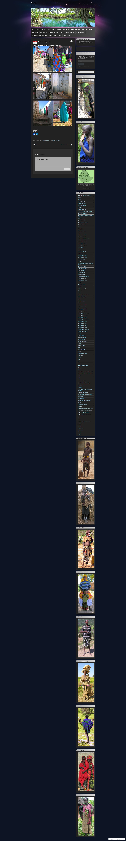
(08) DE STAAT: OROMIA (82, 266)
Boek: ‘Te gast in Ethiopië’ (87, 29)
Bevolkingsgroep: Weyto (82, 224)
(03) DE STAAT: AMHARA (82, 213)
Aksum (79, 351)
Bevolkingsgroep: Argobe (82, 255)
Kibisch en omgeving (82, 251)
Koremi (79, 261)
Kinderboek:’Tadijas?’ (80, 32)
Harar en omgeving (46, 140)
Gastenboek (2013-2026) (53, 32)
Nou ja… (79, 402)
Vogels (79, 434)
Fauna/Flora (80, 426)
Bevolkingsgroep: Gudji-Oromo (83, 319)
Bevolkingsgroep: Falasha (83, 222)
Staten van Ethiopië (52, 35)
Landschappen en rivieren (83, 392)
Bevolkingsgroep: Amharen (83, 220)
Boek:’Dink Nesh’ (35, 32)
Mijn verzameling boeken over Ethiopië (39, 35)
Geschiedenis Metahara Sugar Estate (67, 32)
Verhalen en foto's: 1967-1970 (83, 412)
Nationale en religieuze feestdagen (84, 400)
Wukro (79, 359)
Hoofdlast (80, 387)
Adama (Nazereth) (81, 270)
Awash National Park (82, 274)
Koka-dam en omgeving (82, 286)
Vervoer (79, 417)
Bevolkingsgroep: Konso (82, 325)
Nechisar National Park (82, 341)
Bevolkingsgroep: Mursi (82, 327)
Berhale (79, 207)
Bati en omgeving (81, 218)
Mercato (79, 199)
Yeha (79, 361)
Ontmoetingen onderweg (82, 404)
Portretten (37, 144)
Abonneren (81, 64)
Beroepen (80, 367)
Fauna (79, 375)
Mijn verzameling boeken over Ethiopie (85, 394)
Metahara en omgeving (66, 144)
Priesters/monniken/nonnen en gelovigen (85, 408)
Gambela (80, 249)
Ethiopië (34, 3)
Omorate (79, 343)
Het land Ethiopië (67, 35)
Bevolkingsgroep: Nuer (82, 245)
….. (78, 363)
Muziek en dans (81, 398)
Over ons (60, 35)
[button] (43, 59)
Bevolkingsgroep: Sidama (82, 331)
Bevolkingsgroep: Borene (82, 280)
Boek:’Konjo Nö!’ (43, 32)
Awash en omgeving (82, 272)
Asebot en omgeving (82, 205)
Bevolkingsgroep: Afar (82, 209)
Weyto (79, 347)
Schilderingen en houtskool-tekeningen (85, 410)
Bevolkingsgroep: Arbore (82, 309)
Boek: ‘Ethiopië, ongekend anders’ (54, 29)
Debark (79, 226)
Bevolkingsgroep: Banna (82, 311)
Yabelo (79, 292)
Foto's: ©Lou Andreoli (56, 140)
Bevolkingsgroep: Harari (82, 257)
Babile (79, 298)
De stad (79, 197)
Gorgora (79, 232)
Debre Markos (80, 228)
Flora (79, 377)
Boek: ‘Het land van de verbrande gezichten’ (71, 29)
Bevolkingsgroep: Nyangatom (83, 329)
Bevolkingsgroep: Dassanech (83, 313)
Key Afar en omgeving (82, 337)
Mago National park (81, 339)
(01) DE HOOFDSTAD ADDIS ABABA (84, 195)
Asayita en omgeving (82, 203)
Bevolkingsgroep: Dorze (82, 317)
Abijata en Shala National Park (83, 268)
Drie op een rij (80, 369)
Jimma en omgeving (81, 284)
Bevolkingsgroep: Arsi (82, 278)
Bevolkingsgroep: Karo (82, 323)
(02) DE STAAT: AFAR (81, 201)
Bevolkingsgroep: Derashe (83, 315)
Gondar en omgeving (82, 230)
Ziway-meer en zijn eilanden (83, 294)
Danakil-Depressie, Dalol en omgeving (85, 211)
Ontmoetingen (80, 430)
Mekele (79, 357)
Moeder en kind (81, 396)
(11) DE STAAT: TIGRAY (82, 349)
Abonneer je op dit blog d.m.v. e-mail (85, 53)
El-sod (79, 282)
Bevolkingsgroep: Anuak (82, 243)
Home (32, 29)
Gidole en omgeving (81, 335)
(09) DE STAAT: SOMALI (82, 296)
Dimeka (79, 333)
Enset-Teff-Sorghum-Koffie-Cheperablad (85, 371)
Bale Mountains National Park (83, 276)
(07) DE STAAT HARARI (82, 253)
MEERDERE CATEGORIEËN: (83, 365)
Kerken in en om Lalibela (82, 234)
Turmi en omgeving (81, 345)
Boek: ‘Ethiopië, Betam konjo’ (40, 29)
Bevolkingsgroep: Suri (82, 247)
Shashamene (80, 290)
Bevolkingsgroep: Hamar (82, 321)
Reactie (66, 168)
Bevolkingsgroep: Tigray (82, 353)
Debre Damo (80, 355)
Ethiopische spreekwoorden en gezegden (85, 373)
